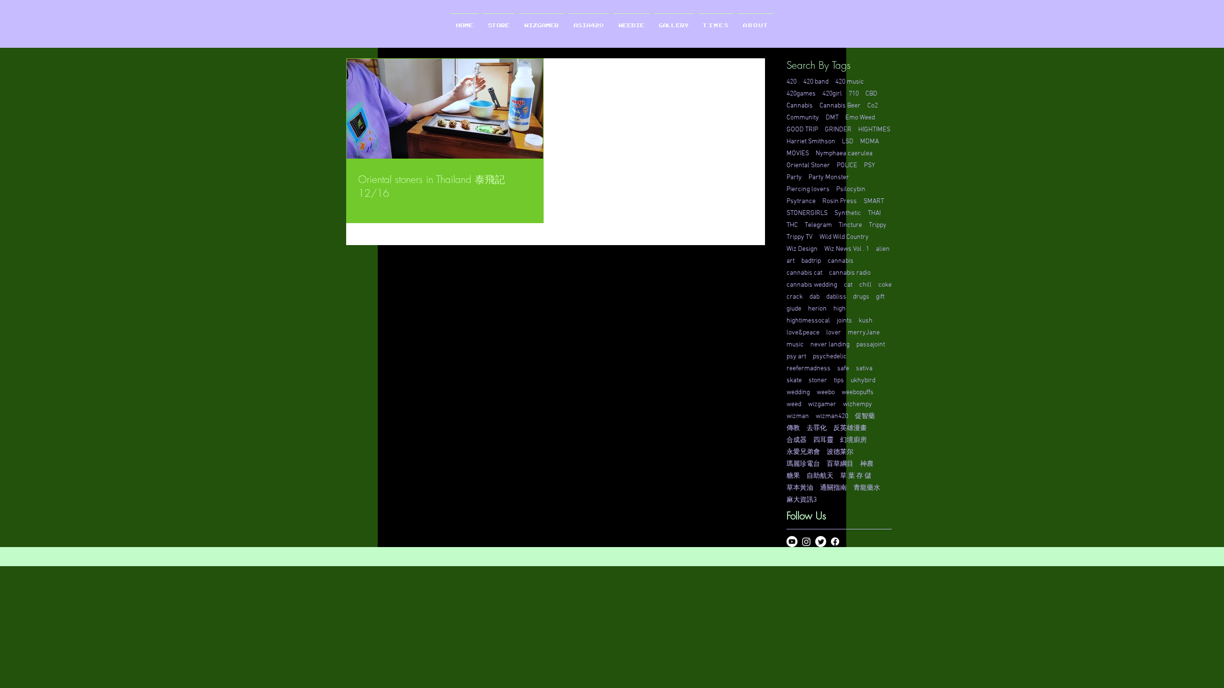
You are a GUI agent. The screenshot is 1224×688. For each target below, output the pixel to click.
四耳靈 (823, 440)
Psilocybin (850, 189)
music (795, 345)
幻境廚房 (853, 440)
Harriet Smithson (811, 142)
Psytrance (801, 201)
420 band (816, 82)
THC (792, 225)
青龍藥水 (866, 488)
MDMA (869, 142)
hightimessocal (808, 321)
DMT (832, 118)
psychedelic (830, 357)
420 (792, 82)
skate (794, 380)
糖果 (793, 476)
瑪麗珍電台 (803, 464)
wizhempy (857, 404)
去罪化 (817, 428)
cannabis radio (850, 273)
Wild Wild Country (844, 237)
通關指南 (833, 488)
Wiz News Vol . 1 (846, 249)
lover (833, 333)
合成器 (797, 440)
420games (801, 94)
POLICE (847, 165)
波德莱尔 (840, 452)
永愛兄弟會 (803, 452)
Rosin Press (839, 201)
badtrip (811, 261)
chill (865, 285)
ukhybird (863, 380)
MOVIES (798, 154)
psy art (796, 357)
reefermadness (809, 369)
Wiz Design (802, 249)
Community (803, 118)
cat (848, 285)
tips (839, 380)
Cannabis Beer (840, 106)
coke (885, 285)
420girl (832, 94)
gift (880, 297)
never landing (830, 345)
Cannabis (800, 106)
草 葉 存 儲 (855, 476)
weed (794, 404)
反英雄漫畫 (850, 428)
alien (883, 249)
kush (866, 321)
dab (814, 297)
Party (794, 177)
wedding (798, 392)
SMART (873, 201)
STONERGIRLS (807, 213)
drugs (861, 297)
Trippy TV (800, 237)
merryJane (864, 333)
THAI (874, 213)
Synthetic (847, 213)
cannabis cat (804, 273)
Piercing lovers (808, 189)
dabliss (836, 297)
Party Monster (829, 177)
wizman (798, 416)
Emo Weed (860, 118)
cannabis (840, 261)
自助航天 (820, 476)
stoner (818, 380)
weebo (826, 392)
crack (795, 297)
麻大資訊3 (802, 500)
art (791, 261)
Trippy (877, 225)
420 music (849, 82)
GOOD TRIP (802, 130)
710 (854, 94)
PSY (869, 165)
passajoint (870, 345)
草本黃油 (800, 488)
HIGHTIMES (874, 130)
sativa (864, 369)
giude (794, 309)
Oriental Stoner (808, 165)
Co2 (872, 106)
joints (844, 321)
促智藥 (865, 416)
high (839, 309)
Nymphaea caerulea (844, 154)
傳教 (793, 428)
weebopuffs (858, 392)
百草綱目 (840, 464)
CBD (871, 94)
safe (843, 369)
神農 (867, 464)
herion (817, 309)
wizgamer (822, 404)
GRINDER (838, 130)
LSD (847, 142)
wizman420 (832, 416)
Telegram (818, 225)
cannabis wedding (812, 285)
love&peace (803, 333)
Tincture (850, 225)
